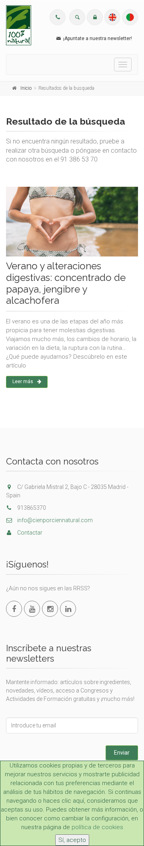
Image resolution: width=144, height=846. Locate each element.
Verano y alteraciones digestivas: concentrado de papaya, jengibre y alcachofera (66, 283)
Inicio (26, 88)
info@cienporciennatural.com (54, 520)
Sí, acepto (72, 840)
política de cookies (97, 827)
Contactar (29, 532)
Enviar (122, 752)
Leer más (22, 381)
